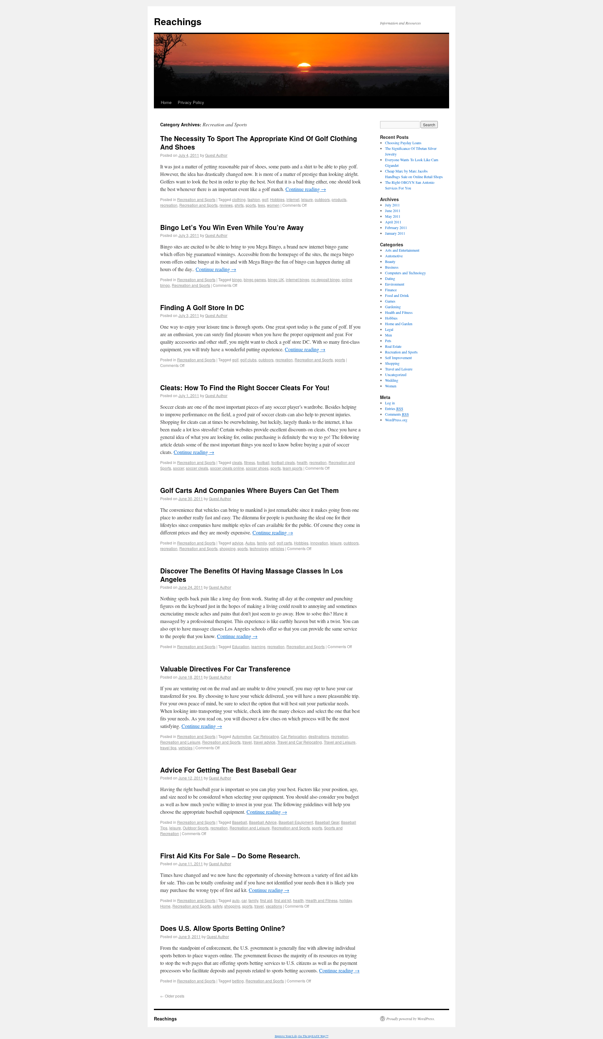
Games (390, 300)
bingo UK (276, 279)
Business (392, 267)
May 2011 (392, 216)
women (273, 205)
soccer (178, 468)
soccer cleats (197, 468)
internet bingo (297, 279)
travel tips (168, 747)
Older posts (172, 995)
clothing (239, 199)
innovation (319, 542)
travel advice (264, 742)
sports (251, 205)
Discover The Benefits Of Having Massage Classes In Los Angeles (251, 575)
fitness (249, 462)
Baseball (239, 822)
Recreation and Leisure (180, 742)
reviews (226, 205)
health (302, 462)
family (262, 542)
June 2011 (392, 210)
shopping (228, 548)
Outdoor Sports (196, 827)
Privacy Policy (191, 102)
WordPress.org (396, 419)
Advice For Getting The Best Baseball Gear (228, 769)
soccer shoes (257, 468)
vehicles (277, 548)
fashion (253, 199)
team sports (292, 468)
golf (265, 199)
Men (388, 334)
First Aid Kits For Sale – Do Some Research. (230, 855)
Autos (250, 542)
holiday (346, 900)
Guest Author (216, 155)
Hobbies (277, 199)
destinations (318, 736)
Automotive (241, 736)
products (339, 199)
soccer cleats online (227, 468)
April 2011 (393, 221)
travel (247, 742)
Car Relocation (294, 736)
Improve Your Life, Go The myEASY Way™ (302, 1036)
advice (237, 542)
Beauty (390, 261)
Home (166, 102)
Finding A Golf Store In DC (202, 307)
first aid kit (282, 900)
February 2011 (396, 227)
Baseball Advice (263, 822)
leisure (307, 199)
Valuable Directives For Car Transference (225, 668)
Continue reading (305, 189)
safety (217, 906)
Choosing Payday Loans (403, 142)
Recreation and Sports (196, 199)
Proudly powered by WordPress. (410, 1018)
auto (236, 900)
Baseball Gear (327, 822)
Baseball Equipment (296, 822)
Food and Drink (397, 295)
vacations (274, 906)
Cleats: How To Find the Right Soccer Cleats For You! (244, 387)
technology (259, 548)
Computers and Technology (405, 272)
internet (292, 199)
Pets (388, 340)
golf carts (284, 542)
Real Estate (393, 346)
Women (390, 385)
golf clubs (248, 359)
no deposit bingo (325, 279)
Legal (389, 329)
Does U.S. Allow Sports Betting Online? (222, 928)
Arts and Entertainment (402, 250)
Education (240, 646)
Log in (390, 402)
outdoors (322, 199)
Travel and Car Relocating (299, 742)
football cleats (283, 462)
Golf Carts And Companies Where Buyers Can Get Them (249, 490)
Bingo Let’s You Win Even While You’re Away (232, 227)
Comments (397, 414)
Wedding (391, 380)
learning (258, 646)
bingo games (255, 279)
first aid (266, 900)
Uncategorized (395, 374)
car (244, 900)
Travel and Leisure (340, 742)
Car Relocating (266, 736)
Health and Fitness (322, 900)
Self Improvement (398, 357)
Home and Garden (398, 323)
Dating (390, 278)
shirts (239, 205)
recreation (168, 205)
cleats (237, 462)
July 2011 (392, 204)
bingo (237, 279)
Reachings (178, 21)
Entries (394, 408)
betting (238, 980)
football (263, 462)
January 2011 (395, 233)
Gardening (393, 306)
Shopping (392, 363)
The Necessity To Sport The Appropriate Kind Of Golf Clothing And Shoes (258, 142)
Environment (394, 284)
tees (261, 205)
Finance (391, 289)
